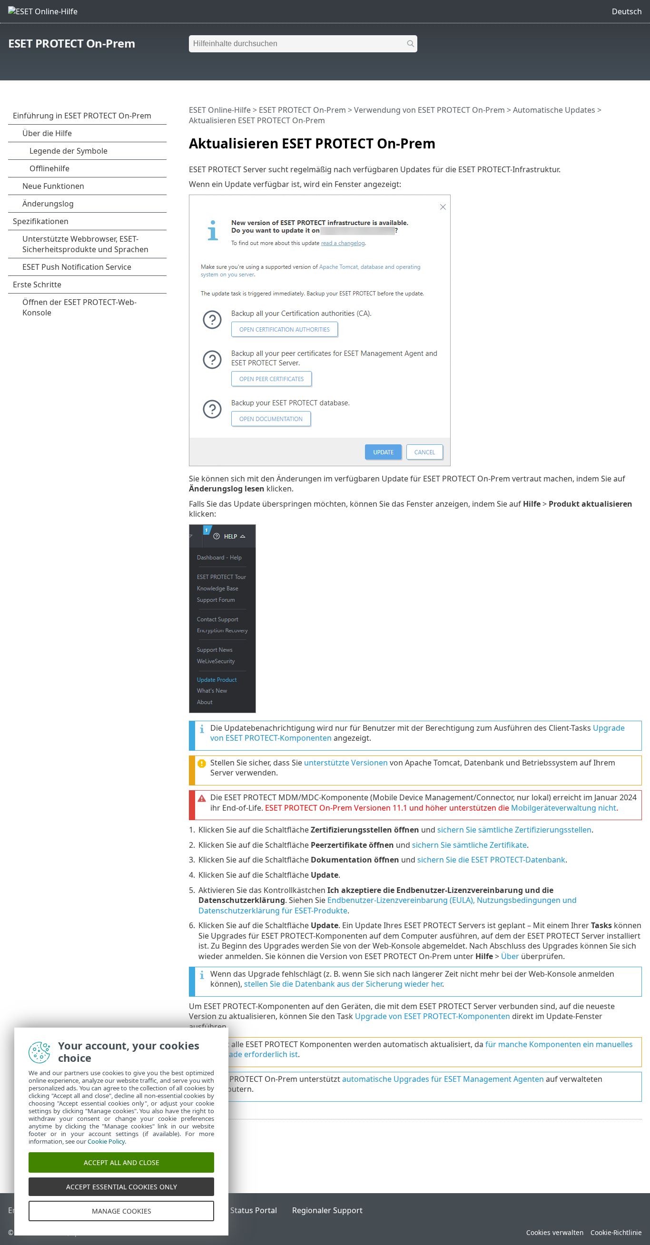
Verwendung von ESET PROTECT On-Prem (429, 110)
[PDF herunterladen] (622, 139)
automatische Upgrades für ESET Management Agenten (443, 1079)
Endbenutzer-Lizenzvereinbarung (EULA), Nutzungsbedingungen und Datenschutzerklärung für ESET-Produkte (387, 905)
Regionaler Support (327, 1210)
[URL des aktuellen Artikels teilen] (608, 139)
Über (510, 956)
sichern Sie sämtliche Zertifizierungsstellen (514, 829)
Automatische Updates (554, 110)
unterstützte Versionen (346, 762)
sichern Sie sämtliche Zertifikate (469, 845)
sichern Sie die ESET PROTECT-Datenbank (491, 859)
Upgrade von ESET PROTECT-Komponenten (432, 1016)
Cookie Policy (106, 1141)
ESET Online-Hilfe (220, 110)
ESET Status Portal (244, 1210)
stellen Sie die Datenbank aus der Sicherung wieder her (343, 984)
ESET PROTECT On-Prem (71, 43)
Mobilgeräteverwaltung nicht (563, 808)
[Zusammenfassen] (636, 139)
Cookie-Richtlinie (616, 1232)
